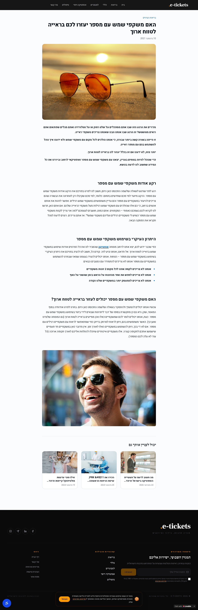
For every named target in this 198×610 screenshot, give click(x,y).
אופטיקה (103, 247)
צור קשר (54, 5)
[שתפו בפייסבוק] (33, 531)
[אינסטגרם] (10, 531)
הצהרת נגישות (33, 571)
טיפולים (65, 5)
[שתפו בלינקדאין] (25, 531)
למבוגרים (95, 5)
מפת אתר (35, 576)
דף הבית (35, 557)
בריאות (114, 5)
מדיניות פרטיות (32, 566)
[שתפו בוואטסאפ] (18, 531)
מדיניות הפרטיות (160, 581)
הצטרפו (128, 572)
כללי (105, 5)
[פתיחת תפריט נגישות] (6, 603)
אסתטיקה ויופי (79, 5)
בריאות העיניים (149, 17)
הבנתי (64, 599)
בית (123, 5)
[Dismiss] (194, 606)
